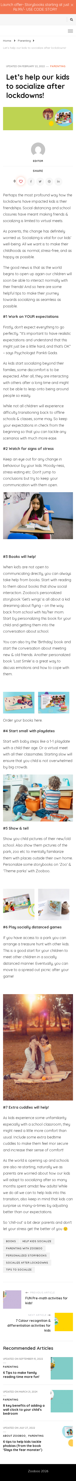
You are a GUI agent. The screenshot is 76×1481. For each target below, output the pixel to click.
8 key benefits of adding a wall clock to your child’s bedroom (24, 1409)
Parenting (58, 66)
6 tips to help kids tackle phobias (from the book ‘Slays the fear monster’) (22, 1446)
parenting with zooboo (24, 1248)
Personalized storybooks (26, 1255)
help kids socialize (36, 1241)
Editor (38, 160)
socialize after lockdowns (27, 1262)
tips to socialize (19, 1269)
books (11, 1241)
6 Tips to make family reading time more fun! (21, 1375)
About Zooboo (14, 1435)
